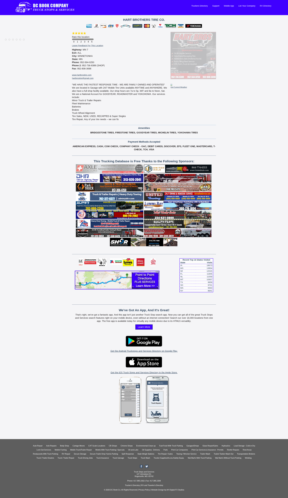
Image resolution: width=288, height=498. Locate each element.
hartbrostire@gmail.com (82, 78)
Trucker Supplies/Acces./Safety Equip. (169, 458)
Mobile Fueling (61, 450)
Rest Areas (247, 450)
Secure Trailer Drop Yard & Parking (104, 454)
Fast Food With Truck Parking (171, 446)
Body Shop (64, 446)
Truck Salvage (118, 458)
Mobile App (229, 6)
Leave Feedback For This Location (87, 45)
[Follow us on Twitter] (146, 467)
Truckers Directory (199, 6)
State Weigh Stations (145, 454)
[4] (88, 39)
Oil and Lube (133, 450)
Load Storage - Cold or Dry (244, 446)
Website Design (157, 490)
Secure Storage (80, 454)
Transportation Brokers (246, 454)
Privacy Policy (144, 490)
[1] (77, 39)
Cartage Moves (79, 446)
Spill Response (128, 454)
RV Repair (66, 454)
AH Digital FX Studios (175, 490)
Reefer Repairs (233, 450)
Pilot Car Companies (179, 450)
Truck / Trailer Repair (66, 458)
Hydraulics (226, 446)
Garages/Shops (192, 446)
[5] (92, 39)
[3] (84, 39)
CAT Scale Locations (96, 446)
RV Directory (265, 6)
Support (215, 6)
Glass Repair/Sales (210, 446)
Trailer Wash (205, 454)
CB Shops (113, 446)
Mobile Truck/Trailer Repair (81, 450)
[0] (74, 39)
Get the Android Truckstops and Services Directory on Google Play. (144, 351)
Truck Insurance (102, 458)
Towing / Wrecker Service (186, 454)
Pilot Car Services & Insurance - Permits (207, 450)
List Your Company (246, 6)
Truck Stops (132, 458)
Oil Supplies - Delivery (151, 450)
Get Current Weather (179, 87)
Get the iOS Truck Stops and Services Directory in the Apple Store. (144, 372)
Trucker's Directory (132, 485)
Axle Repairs (51, 446)
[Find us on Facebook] (141, 467)
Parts (165, 450)
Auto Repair (38, 446)
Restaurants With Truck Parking (45, 454)
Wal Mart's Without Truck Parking (228, 458)
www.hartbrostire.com (81, 75)
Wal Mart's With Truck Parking (200, 458)
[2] (81, 39)
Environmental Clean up (146, 446)
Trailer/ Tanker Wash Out (223, 454)
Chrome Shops (127, 446)
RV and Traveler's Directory (152, 485)
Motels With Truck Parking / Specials (110, 450)
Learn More (144, 327)
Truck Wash (145, 458)
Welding (248, 458)
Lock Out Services (44, 450)
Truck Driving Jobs (85, 458)
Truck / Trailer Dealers (45, 458)
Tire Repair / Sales (165, 454)
